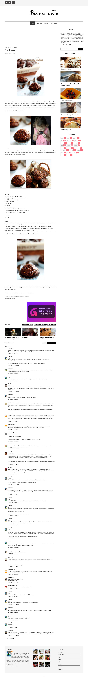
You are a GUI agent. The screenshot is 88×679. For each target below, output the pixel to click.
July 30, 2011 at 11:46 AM (13, 620)
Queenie (10, 577)
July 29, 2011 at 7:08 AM (13, 421)
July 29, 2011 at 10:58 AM (13, 473)
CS (8, 383)
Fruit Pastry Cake (66, 129)
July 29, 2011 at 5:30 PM (13, 582)
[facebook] (6, 2)
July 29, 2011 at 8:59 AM (13, 448)
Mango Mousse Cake (67, 100)
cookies (76, 140)
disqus (49, 342)
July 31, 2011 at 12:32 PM (13, 635)
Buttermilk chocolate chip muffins (47, 338)
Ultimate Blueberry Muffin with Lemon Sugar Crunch (12, 338)
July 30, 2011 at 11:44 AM (13, 604)
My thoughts (63, 150)
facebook (54, 342)
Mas (9, 550)
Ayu (9, 451)
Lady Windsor (11, 585)
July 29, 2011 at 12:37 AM (13, 399)
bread (68, 138)
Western (68, 155)
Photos (62, 152)
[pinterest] (13, 2)
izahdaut (10, 443)
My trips (71, 150)
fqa (8, 467)
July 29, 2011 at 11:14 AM (13, 515)
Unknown (10, 424)
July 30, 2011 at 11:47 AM (13, 627)
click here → (63, 42)
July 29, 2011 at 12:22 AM (13, 381)
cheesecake (69, 140)
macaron (75, 145)
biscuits (62, 138)
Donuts (69, 143)
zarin (9, 368)
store (14, 110)
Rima (9, 356)
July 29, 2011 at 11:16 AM (13, 524)
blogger (45, 342)
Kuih (62, 145)
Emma (9, 413)
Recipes (46, 23)
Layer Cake (68, 145)
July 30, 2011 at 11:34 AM (13, 588)
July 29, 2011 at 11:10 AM (13, 494)
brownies (74, 138)
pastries (78, 150)
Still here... (25, 337)
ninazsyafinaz (11, 569)
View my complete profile (12, 666)
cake (62, 140)
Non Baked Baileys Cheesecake (70, 115)
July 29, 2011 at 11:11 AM (13, 502)
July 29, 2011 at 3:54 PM (13, 566)
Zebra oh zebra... (66, 69)
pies (67, 152)
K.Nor (9, 557)
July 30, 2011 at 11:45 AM (13, 612)
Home (32, 23)
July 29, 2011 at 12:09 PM (13, 555)
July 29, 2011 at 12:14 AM (13, 365)
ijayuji (9, 630)
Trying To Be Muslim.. (13, 402)
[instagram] (9, 2)
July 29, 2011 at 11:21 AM (13, 547)
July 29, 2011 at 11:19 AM (13, 538)
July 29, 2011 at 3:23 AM (13, 411)
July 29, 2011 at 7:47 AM (13, 429)
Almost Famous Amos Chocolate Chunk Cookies (70, 84)
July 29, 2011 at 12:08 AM (13, 353)
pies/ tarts (74, 152)
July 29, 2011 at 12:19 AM (13, 373)
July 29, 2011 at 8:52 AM (13, 441)
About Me (39, 23)
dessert (62, 143)
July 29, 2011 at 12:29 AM (13, 391)
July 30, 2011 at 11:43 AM (13, 596)
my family (60, 669)
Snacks (62, 155)
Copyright (54, 23)
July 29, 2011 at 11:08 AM (13, 484)
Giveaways (75, 143)
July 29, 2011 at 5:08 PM (13, 574)
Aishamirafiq (11, 432)
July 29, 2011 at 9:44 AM (13, 464)
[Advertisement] (30, 37)
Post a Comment (10, 638)
